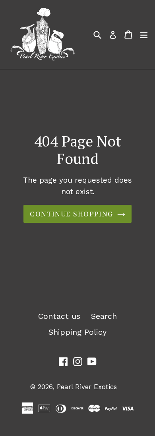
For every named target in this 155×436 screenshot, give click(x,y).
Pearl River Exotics (87, 387)
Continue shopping (71, 213)
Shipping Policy (77, 332)
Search (104, 316)
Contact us (59, 316)
